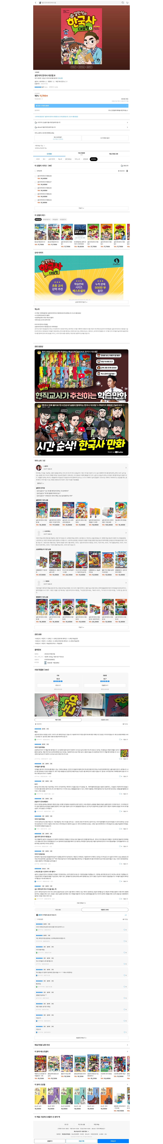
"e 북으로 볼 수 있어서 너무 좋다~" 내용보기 (81, 875)
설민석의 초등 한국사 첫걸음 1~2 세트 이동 (95, 516)
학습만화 (59, 643)
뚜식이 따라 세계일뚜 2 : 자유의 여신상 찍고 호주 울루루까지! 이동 (81, 564)
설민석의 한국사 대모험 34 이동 (83, 201)
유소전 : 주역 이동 (106, 1099)
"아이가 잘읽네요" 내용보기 (81, 857)
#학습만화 (55, 219)
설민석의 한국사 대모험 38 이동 (83, 177)
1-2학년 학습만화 (73, 638)
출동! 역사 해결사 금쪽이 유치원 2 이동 (108, 564)
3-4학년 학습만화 (74, 641)
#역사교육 (38, 219)
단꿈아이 (37, 84)
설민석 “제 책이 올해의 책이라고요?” (49, 493)
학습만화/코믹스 (51, 643)
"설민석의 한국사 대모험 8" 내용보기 (81, 840)
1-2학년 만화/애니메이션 (60, 638)
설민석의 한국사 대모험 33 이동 (121, 611)
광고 (106, 1134)
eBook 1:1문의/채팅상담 (98, 1128)
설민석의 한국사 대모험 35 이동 (83, 195)
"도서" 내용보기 (81, 787)
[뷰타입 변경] (127, 171)
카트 (127, 3)
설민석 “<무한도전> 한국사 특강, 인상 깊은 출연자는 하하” (55, 496)
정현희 (50, 81)
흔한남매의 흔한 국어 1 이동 (80, 1067)
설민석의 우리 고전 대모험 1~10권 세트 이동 (108, 516)
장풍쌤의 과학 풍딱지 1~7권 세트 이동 (120, 1102)
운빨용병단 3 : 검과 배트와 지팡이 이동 (121, 563)
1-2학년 (49, 638)
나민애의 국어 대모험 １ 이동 (106, 1068)
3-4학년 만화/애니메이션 (60, 641)
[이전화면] (35, 3)
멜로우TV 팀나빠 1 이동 (67, 1067)
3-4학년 (49, 641)
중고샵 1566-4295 (85, 1128)
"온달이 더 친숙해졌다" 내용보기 (81, 805)
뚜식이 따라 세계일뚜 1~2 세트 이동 (68, 568)
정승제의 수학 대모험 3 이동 (121, 514)
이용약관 (58, 1134)
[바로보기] (69, 705)
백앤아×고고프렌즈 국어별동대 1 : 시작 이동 (40, 1067)
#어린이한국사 (46, 219)
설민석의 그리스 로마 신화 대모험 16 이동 (68, 514)
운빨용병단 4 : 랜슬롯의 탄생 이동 (95, 563)
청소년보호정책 (75, 1134)
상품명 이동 (40, 236)
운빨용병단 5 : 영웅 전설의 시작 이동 (55, 563)
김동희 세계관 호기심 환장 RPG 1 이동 (93, 1066)
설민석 (36, 81)
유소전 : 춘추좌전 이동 (67, 1099)
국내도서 (37, 638)
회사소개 (87, 1134)
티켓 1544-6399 (74, 1128)
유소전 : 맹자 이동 (54, 1099)
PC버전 (82, 1134)
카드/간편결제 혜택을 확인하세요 (117, 110)
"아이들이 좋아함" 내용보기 (81, 770)
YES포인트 (38, 99)
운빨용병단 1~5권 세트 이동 (42, 566)
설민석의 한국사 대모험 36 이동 (83, 189)
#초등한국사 (63, 219)
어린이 (43, 638)
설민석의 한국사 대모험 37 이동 (83, 183)
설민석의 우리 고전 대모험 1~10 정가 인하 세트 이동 (55, 516)
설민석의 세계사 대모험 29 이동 (81, 514)
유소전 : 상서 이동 (93, 1099)
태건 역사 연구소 (60, 81)
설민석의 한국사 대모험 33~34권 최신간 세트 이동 (95, 613)
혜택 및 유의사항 (58, 689)
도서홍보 (101, 1134)
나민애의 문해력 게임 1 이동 (120, 1068)
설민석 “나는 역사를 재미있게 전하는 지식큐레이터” (53, 491)
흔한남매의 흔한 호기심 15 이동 (54, 1067)
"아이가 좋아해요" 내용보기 (81, 751)
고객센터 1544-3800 (63, 1128)
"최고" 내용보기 (81, 734)
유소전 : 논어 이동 (40, 1099)
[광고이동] (122, 3)
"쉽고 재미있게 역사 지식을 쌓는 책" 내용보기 (81, 892)
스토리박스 (42, 81)
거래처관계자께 (94, 1134)
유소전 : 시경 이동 (80, 1099)
